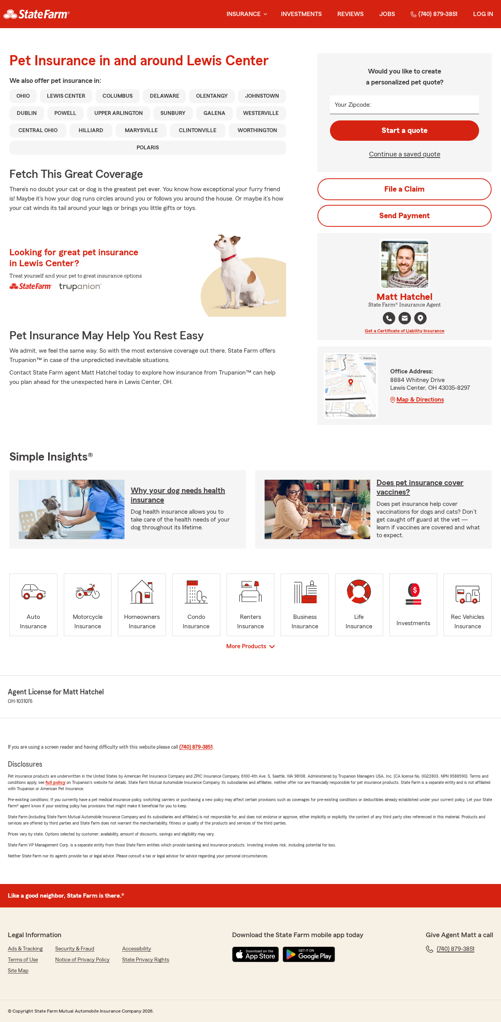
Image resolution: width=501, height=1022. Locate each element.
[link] (36, 14)
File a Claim (404, 189)
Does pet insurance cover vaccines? (420, 487)
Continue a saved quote (404, 154)
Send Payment (404, 216)
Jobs (387, 14)
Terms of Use (23, 960)
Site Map (18, 971)
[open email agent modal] (404, 319)
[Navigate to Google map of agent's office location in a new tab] (420, 318)
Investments (301, 14)
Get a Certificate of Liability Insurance (404, 330)
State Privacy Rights (145, 960)
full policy (55, 782)
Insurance (244, 14)
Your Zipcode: (353, 105)
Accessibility (136, 949)
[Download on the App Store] (255, 954)
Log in (483, 14)
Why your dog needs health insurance (178, 495)
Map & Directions (420, 399)
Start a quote (404, 130)
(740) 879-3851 (438, 14)
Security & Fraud (74, 949)
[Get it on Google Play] (309, 954)
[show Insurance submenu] (264, 14)
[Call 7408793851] (389, 318)
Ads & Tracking (25, 949)
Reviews (350, 14)
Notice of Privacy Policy (82, 960)
